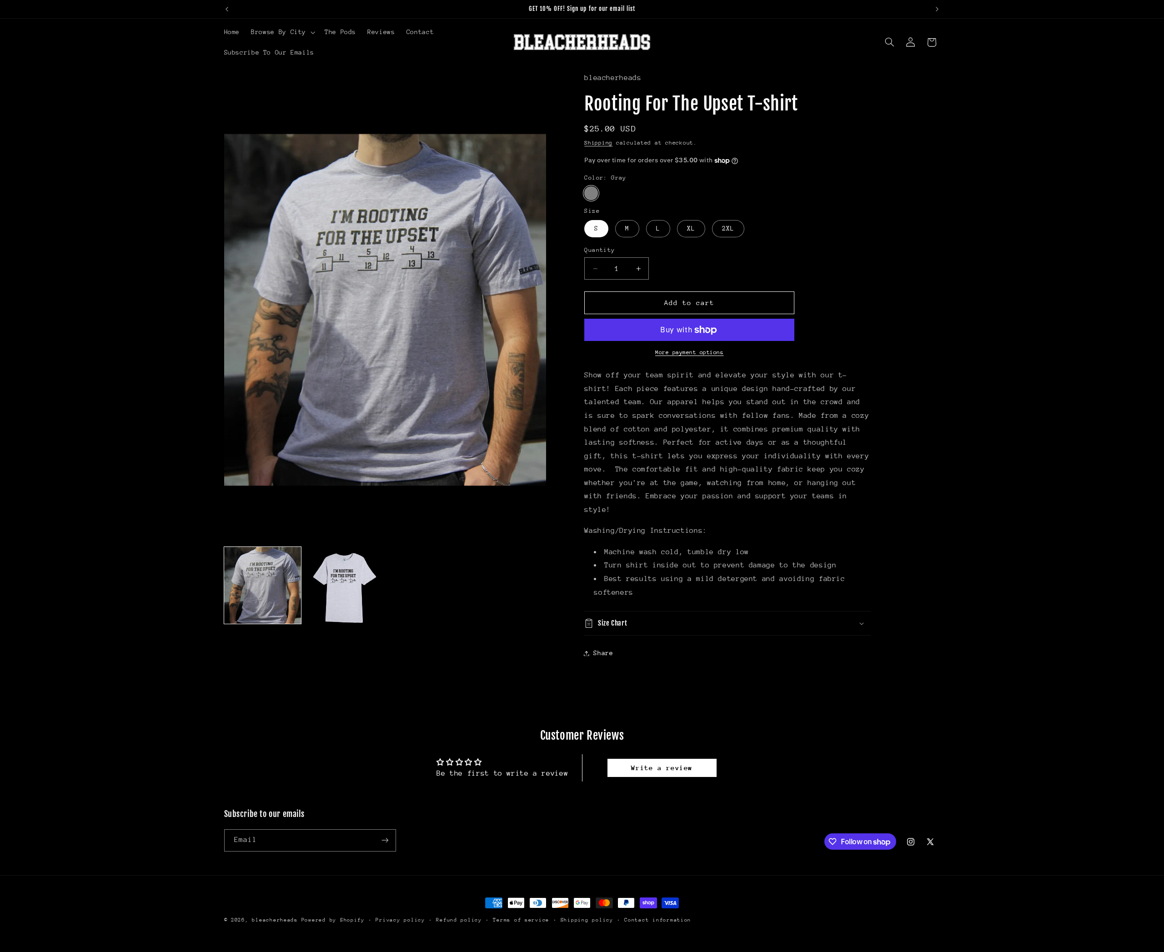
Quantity (599, 249)
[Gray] (590, 193)
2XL (728, 228)
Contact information (657, 920)
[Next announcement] (937, 9)
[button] (282, 32)
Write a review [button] (661, 768)
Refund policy (459, 920)
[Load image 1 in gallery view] (262, 585)
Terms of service (521, 920)
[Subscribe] (384, 840)
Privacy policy (400, 920)
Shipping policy (587, 920)
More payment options (689, 353)
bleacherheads (275, 920)
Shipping (598, 143)
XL (691, 228)
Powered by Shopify (333, 920)
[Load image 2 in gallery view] (344, 585)
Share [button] (603, 652)
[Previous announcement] (227, 9)
